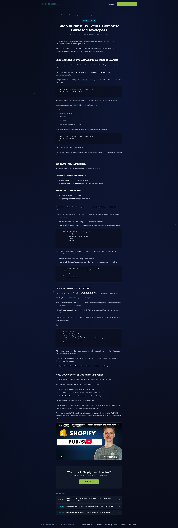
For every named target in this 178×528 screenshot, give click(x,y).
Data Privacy (132, 525)
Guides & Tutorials (66, 15)
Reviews (111, 4)
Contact (99, 525)
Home (57, 15)
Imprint (107, 525)
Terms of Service (119, 525)
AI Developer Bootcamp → (127, 4)
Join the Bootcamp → (89, 482)
